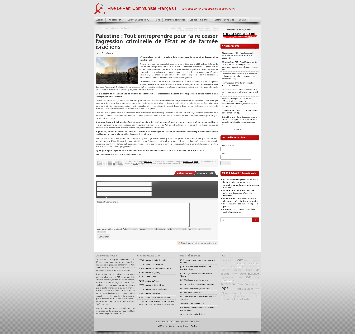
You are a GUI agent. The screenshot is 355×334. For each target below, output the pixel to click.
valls (223, 299)
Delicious (115, 163)
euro (251, 266)
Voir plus (240, 129)
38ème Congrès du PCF (139, 19)
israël (239, 277)
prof (257, 288)
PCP (232, 288)
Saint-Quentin (252, 293)
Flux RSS (195, 321)
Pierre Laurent (244, 288)
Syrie (229, 296)
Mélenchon (228, 284)
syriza (235, 296)
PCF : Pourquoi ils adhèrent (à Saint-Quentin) (114, 28)
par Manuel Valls (161, 125)
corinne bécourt (251, 260)
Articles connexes (185, 173)
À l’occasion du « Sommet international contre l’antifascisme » (239, 210)
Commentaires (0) (205, 173)
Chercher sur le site (255, 219)
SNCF (223, 296)
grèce (234, 273)
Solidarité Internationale (242, 173)
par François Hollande (194, 125)
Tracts (157, 19)
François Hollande (231, 269)
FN (257, 266)
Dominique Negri (228, 263)
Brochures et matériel (175, 19)
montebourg (253, 280)
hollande (253, 273)
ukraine (255, 296)
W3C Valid (162, 326)
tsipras (242, 296)
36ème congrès (228, 260)
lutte (257, 277)
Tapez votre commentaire (107, 202)
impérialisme (227, 277)
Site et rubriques (116, 19)
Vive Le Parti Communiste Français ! (141, 8)
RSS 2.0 (135, 164)
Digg (105, 163)
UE (249, 296)
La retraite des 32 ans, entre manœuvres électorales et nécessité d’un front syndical (240, 199)
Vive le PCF (148, 162)
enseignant (241, 266)
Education (242, 263)
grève (243, 273)
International (188, 162)
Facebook (110, 163)
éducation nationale (238, 299)
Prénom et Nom (227, 145)
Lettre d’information (224, 19)
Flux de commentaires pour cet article (198, 243)
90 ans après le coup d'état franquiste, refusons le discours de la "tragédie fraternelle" (238, 193)
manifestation (228, 280)
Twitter (99, 163)
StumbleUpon (120, 163)
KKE (248, 277)
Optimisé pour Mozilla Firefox (183, 326)
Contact (242, 19)
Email (222, 153)
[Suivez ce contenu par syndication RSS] (225, 173)
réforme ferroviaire (232, 293)
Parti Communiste (248, 284)
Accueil (99, 19)
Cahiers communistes (200, 19)
